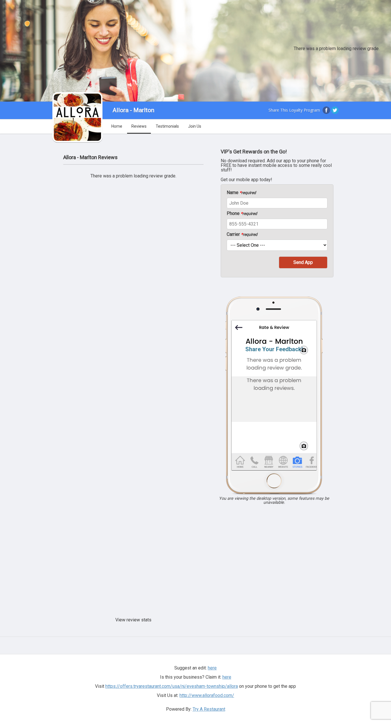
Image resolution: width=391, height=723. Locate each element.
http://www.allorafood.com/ (206, 695)
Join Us (194, 126)
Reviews (139, 126)
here (226, 677)
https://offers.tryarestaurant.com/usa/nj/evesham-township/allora (171, 686)
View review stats (133, 620)
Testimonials (167, 126)
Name (241, 192)
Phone (242, 213)
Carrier (242, 234)
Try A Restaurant (209, 709)
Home (116, 126)
